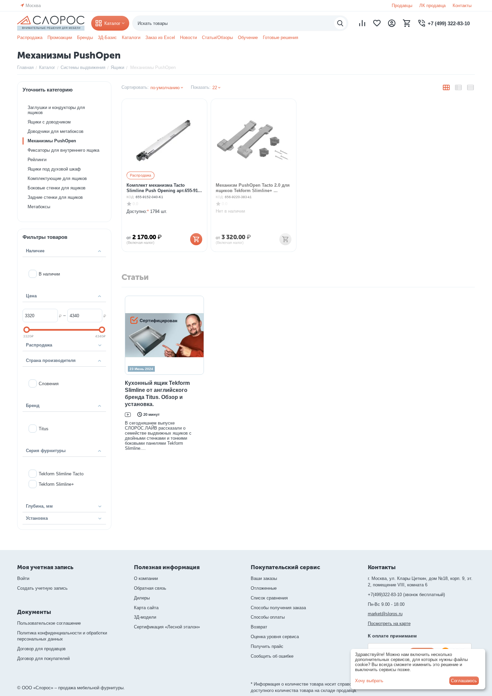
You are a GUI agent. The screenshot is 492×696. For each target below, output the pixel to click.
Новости (188, 37)
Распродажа (29, 37)
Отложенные (264, 588)
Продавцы (402, 5)
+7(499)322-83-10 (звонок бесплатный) (406, 594)
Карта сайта (146, 607)
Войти (23, 578)
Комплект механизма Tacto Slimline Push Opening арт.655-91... (164, 188)
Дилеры (142, 597)
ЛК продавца (432, 5)
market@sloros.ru (385, 613)
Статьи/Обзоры (217, 37)
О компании (146, 578)
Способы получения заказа (278, 607)
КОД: (131, 197)
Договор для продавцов (41, 648)
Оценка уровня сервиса (275, 636)
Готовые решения (280, 37)
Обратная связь (150, 588)
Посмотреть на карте (389, 623)
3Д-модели (145, 617)
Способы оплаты (268, 617)
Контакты (462, 5)
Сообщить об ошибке (272, 656)
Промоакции (59, 37)
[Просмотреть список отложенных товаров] (377, 23)
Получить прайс (267, 646)
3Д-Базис (107, 37)
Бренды (85, 37)
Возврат (259, 626)
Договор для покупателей (43, 658)
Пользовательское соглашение (49, 623)
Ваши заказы (264, 578)
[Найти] (340, 23)
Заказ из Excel (160, 37)
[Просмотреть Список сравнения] (362, 23)
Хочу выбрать (369, 680)
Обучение (248, 37)
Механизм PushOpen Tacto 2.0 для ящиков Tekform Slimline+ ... (253, 188)
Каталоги (131, 37)
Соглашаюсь (464, 680)
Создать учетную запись (42, 588)
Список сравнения (269, 597)
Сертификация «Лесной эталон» (167, 626)
